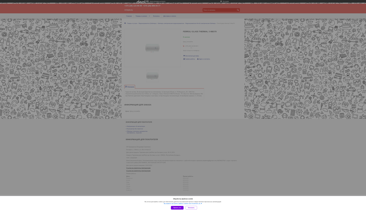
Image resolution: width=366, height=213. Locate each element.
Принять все (177, 207)
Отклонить (191, 207)
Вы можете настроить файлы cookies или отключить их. (182, 203)
